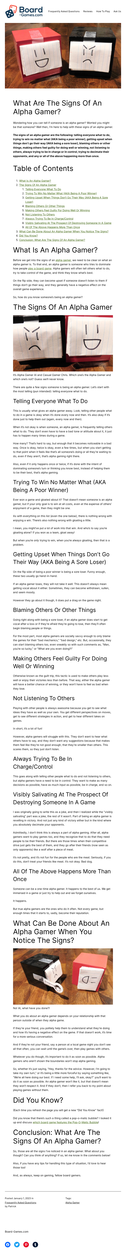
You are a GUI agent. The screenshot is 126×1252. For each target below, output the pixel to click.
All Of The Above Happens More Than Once (52, 227)
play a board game (39, 268)
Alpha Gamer (72, 1202)
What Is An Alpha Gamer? (35, 180)
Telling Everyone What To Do (43, 189)
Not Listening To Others (40, 214)
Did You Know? (28, 235)
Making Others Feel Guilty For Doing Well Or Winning (57, 210)
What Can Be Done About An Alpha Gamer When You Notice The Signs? (63, 231)
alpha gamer (63, 260)
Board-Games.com (16, 1231)
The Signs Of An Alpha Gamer (37, 184)
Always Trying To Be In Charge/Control (49, 218)
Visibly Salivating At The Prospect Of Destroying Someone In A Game (68, 223)
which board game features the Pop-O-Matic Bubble (65, 1122)
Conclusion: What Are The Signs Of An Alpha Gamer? (52, 240)
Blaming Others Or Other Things (45, 206)
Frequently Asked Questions (20, 1202)
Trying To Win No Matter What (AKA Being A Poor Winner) (61, 193)
